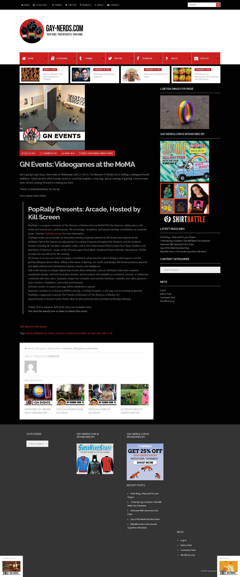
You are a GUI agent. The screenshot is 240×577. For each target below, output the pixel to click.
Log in (163, 290)
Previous (22, 74)
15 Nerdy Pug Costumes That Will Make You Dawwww (185, 241)
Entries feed (165, 294)
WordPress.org (167, 301)
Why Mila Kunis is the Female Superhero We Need (183, 251)
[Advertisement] (195, 479)
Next (218, 74)
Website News (106, 153)
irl (46, 333)
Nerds (84, 153)
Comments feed (167, 297)
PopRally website (53, 233)
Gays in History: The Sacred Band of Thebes (53, 76)
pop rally (96, 333)
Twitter (72, 5)
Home (25, 5)
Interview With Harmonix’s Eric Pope (177, 244)
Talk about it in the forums (33, 326)
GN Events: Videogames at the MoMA (77, 164)
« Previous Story (9, 558)
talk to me (107, 333)
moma (51, 333)
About (100, 5)
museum (60, 333)
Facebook (87, 5)
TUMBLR (58, 5)
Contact (115, 5)
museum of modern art (78, 333)
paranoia (53, 356)
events (29, 333)
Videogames (93, 153)
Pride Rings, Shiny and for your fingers (178, 237)
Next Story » (225, 558)
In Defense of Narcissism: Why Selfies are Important (206, 76)
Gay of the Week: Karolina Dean (174, 248)
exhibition (39, 333)
